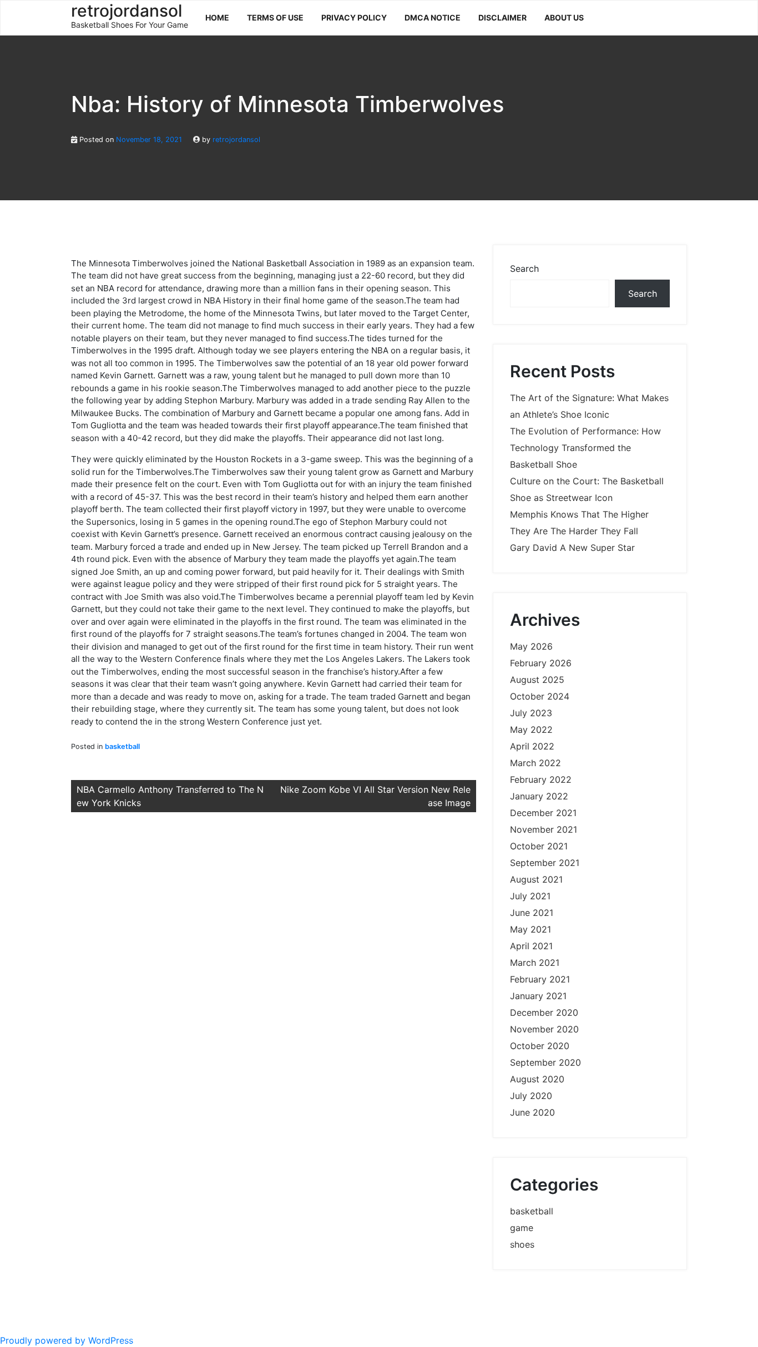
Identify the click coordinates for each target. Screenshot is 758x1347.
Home (217, 17)
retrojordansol (236, 139)
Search (524, 268)
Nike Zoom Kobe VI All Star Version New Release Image (375, 796)
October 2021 (539, 846)
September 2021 (544, 862)
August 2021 (536, 879)
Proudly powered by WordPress (66, 1340)
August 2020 (537, 1079)
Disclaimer (502, 17)
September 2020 (545, 1062)
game (521, 1227)
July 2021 (530, 896)
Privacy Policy (354, 17)
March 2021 (534, 962)
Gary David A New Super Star (572, 547)
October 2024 (539, 696)
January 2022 (539, 796)
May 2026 (531, 646)
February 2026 (541, 663)
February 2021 (540, 979)
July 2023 (531, 712)
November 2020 (544, 1029)
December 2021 (543, 812)
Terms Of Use (275, 17)
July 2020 (531, 1095)
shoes (522, 1244)
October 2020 (539, 1045)
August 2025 (537, 679)
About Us (564, 17)
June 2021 (531, 912)
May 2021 (530, 929)
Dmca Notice (433, 17)
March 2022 (535, 762)
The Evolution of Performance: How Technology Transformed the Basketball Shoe (585, 448)
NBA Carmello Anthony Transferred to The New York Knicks (170, 796)
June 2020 (532, 1112)
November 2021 (543, 829)
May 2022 (531, 729)
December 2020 (544, 1012)
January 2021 (538, 995)
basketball (122, 746)
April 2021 (531, 945)
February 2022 (541, 779)
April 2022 (532, 746)
